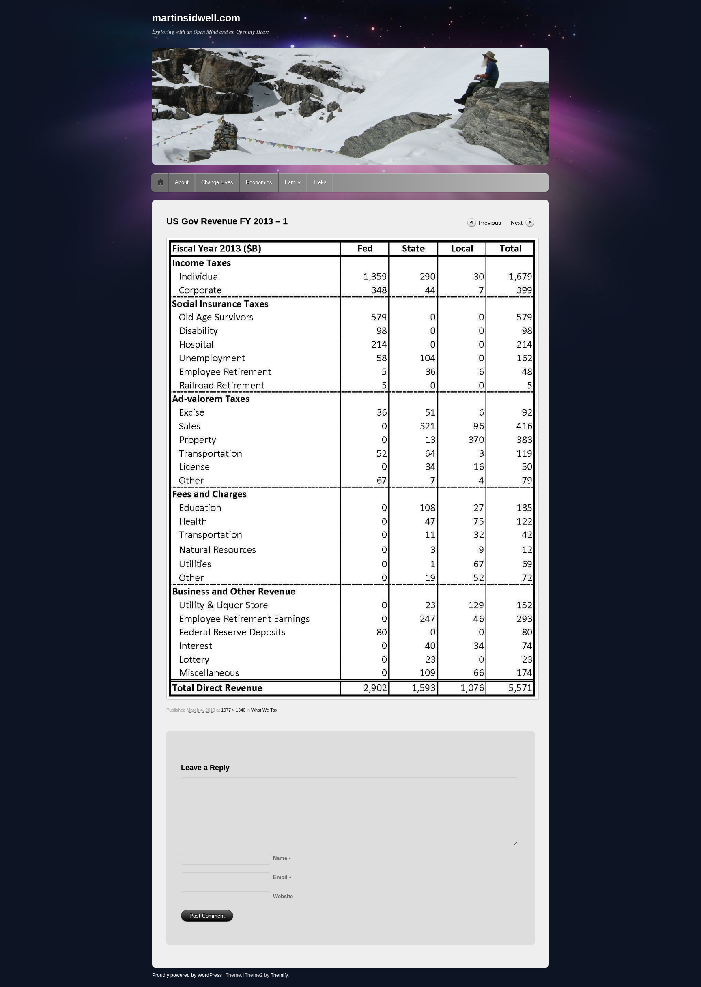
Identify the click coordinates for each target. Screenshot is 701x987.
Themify (279, 975)
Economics (259, 182)
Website (283, 896)
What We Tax (264, 710)
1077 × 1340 (233, 710)
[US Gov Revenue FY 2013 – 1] (350, 469)
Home (160, 182)
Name (282, 858)
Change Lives (217, 182)
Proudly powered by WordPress (187, 975)
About (182, 182)
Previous (490, 222)
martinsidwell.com (196, 18)
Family (293, 182)
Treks (320, 182)
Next (517, 222)
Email (282, 877)
